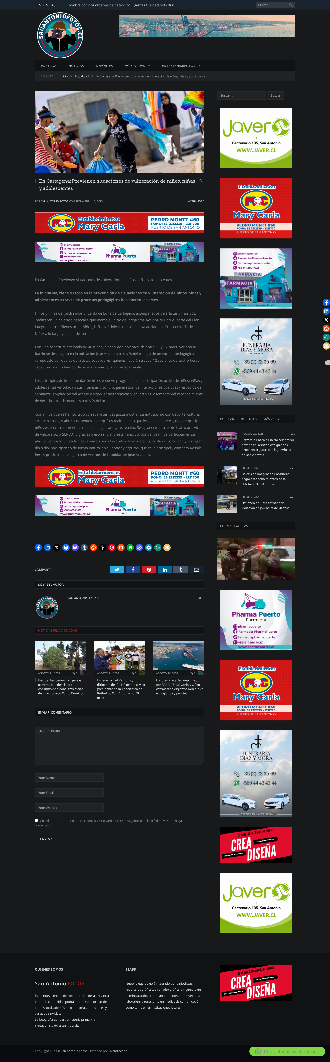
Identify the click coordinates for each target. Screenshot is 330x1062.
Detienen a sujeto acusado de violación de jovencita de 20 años (266, 505)
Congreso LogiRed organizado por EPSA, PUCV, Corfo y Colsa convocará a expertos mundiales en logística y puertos (180, 687)
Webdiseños (118, 1051)
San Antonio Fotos (54, 201)
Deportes (104, 65)
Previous (44, 129)
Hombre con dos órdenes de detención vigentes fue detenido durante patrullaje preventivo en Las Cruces (123, 5)
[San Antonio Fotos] (60, 34)
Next (195, 129)
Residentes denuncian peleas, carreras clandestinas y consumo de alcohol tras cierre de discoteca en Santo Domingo (61, 687)
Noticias (76, 65)
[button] (38, 547)
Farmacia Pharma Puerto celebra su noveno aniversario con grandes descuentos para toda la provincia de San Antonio (268, 447)
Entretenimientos (178, 65)
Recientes (249, 419)
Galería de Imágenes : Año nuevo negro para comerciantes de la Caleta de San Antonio (265, 479)
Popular (227, 419)
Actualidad (135, 65)
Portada (48, 65)
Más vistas (271, 419)
